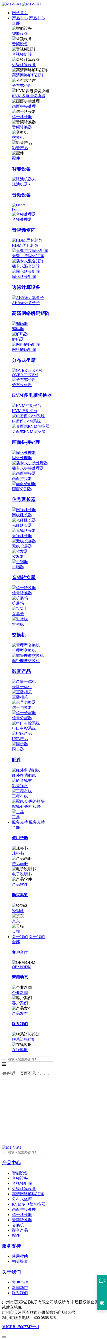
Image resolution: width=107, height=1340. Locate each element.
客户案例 (20, 1003)
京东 (16, 921)
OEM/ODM (21, 967)
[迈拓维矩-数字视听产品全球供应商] (21, 4)
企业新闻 (20, 993)
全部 (16, 23)
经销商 (18, 911)
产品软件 (20, 884)
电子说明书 (22, 874)
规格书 (18, 853)
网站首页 (20, 13)
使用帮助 (20, 1256)
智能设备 (20, 33)
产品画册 (20, 864)
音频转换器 (22, 127)
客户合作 (20, 1282)
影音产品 (20, 148)
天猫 (16, 931)
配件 (16, 158)
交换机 (18, 137)
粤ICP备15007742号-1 (20, 1327)
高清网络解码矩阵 (28, 75)
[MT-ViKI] (11, 1147)
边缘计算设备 (24, 65)
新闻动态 (20, 1288)
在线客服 (20, 1050)
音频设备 (20, 44)
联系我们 (20, 1293)
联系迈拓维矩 (24, 1039)
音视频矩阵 (22, 54)
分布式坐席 (22, 85)
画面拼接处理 (24, 106)
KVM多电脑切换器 (28, 96)
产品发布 (20, 1013)
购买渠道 (20, 1261)
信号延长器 (22, 117)
